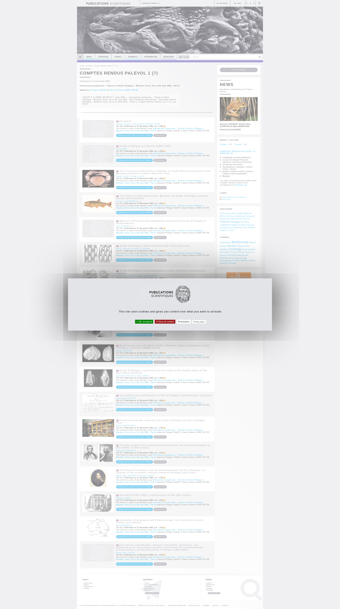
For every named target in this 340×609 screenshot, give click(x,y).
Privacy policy (199, 322)
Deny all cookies (166, 322)
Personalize (183, 322)
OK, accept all (145, 322)
